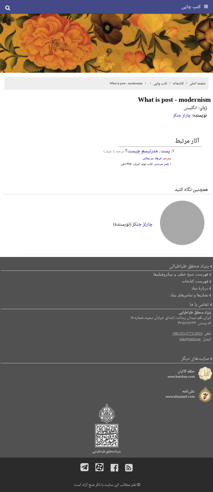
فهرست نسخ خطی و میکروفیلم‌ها (180, 274)
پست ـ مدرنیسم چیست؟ (147, 151)
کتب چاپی (160, 83)
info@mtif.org (190, 339)
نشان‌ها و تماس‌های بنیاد (189, 295)
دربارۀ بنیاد (199, 288)
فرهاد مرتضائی (152, 158)
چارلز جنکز (182, 115)
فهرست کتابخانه (195, 281)
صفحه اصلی (197, 83)
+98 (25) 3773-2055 (187, 333)
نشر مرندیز (162, 163)
